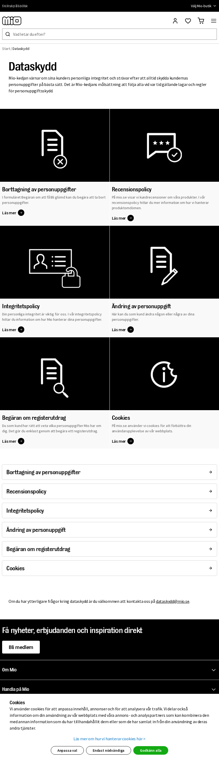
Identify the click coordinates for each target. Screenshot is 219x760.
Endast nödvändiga (108, 750)
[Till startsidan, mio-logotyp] (11, 21)
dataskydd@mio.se (172, 601)
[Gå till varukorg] (200, 20)
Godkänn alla (151, 750)
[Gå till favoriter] (188, 20)
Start (6, 48)
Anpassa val (67, 750)
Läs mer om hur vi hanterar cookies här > (109, 738)
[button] (110, 670)
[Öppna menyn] (213, 20)
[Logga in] (175, 20)
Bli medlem (21, 647)
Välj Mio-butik (201, 5)
